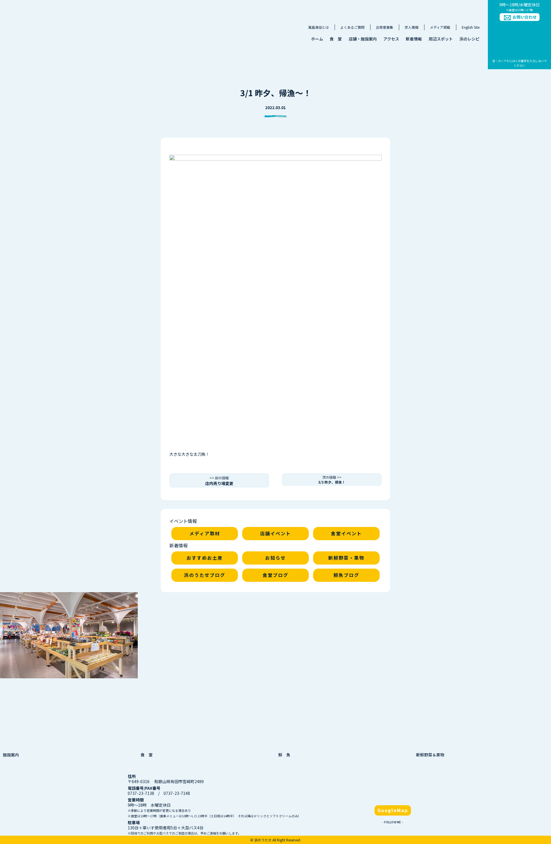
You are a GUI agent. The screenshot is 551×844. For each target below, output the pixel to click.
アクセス (391, 39)
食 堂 (336, 39)
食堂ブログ (275, 574)
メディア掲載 (440, 27)
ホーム (317, 39)
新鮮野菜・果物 (346, 557)
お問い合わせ (525, 17)
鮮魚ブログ (346, 574)
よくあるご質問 (352, 27)
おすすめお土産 (205, 557)
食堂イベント (346, 533)
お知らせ (275, 557)
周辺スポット (441, 39)
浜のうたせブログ (204, 574)
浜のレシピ (469, 39)
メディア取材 (204, 533)
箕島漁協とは (318, 27)
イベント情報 (183, 520)
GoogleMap (392, 810)
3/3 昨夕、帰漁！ (331, 479)
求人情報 (411, 27)
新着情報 (414, 39)
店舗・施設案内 (363, 39)
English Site (471, 27)
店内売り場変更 (219, 480)
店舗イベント (275, 533)
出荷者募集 (384, 27)
